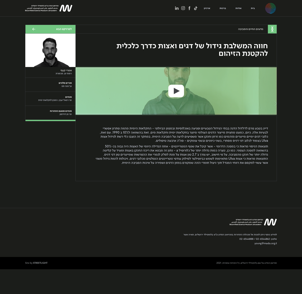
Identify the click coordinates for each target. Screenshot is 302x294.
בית (253, 8)
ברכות (223, 8)
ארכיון (207, 8)
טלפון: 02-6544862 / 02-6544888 (258, 239)
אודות (238, 8)
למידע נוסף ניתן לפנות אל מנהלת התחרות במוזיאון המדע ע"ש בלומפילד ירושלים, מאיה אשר (230, 234)
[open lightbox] (176, 91)
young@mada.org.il (265, 243)
